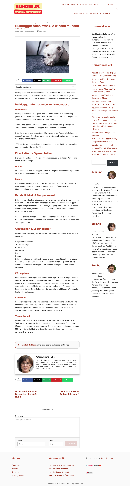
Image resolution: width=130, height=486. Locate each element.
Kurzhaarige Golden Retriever (104, 85)
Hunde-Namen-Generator (60, 472)
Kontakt (15, 469)
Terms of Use (17, 472)
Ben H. (96, 265)
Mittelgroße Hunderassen (38, 23)
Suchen (112, 163)
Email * (51, 441)
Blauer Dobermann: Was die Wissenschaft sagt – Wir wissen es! (105, 111)
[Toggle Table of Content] (73, 86)
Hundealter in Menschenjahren (62, 465)
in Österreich (61, 475)
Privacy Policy (18, 475)
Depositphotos (107, 458)
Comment (19, 416)
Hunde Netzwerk (19, 23)
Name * (21, 440)
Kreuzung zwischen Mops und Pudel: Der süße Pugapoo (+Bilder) (104, 126)
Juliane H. (98, 223)
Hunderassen (28, 23)
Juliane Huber (21, 28)
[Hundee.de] (29, 9)
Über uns (16, 465)
